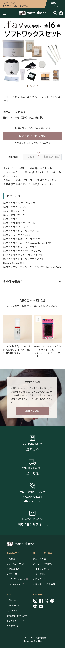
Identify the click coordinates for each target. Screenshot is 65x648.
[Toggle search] (55, 13)
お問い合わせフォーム (32, 524)
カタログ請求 (39, 574)
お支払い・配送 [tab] (52, 156)
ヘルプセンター (40, 569)
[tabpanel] (32, 224)
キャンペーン (13, 626)
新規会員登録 (39, 559)
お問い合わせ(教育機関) (44, 584)
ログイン (26, 128)
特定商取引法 (13, 569)
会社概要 (11, 559)
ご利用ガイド (13, 605)
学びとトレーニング (16, 620)
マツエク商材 (13, 574)
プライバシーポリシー (17, 564)
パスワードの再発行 (42, 564)
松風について (13, 600)
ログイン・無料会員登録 (32, 135)
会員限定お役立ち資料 (17, 615)
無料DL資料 (12, 610)
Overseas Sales (14, 584)
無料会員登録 (32, 411)
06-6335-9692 (32, 497)
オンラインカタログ (16, 579)
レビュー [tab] (33, 156)
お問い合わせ (39, 579)
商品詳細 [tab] (13, 156)
